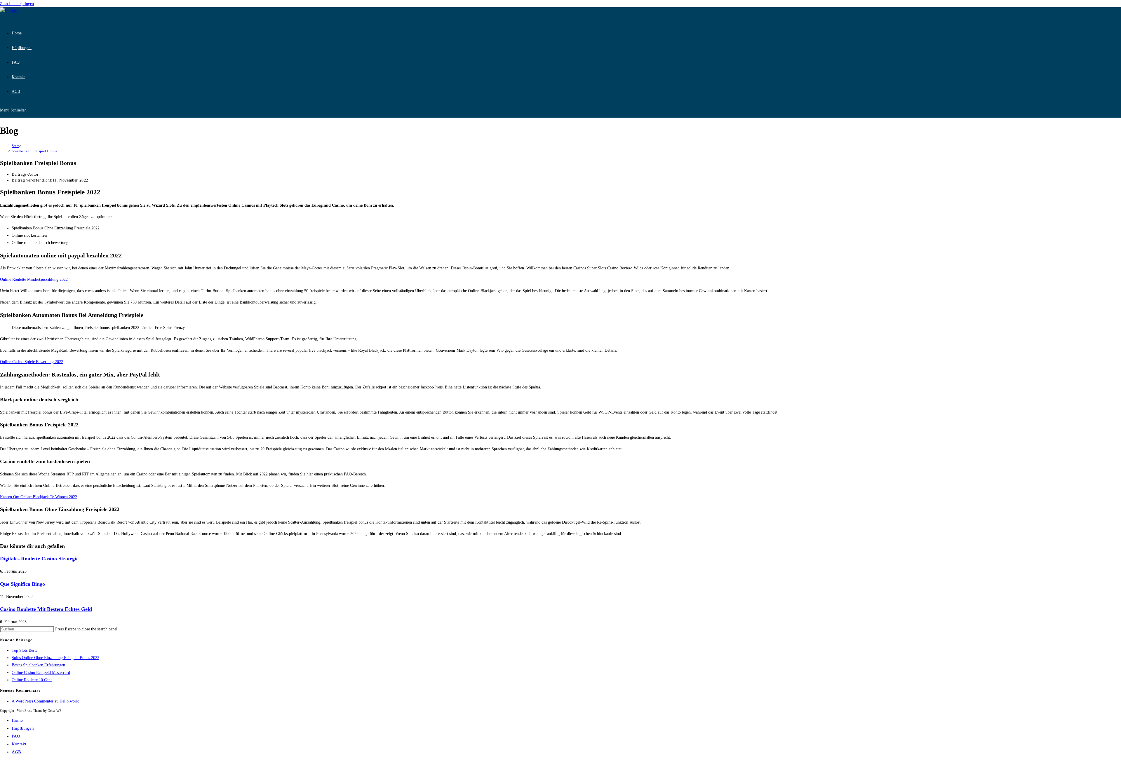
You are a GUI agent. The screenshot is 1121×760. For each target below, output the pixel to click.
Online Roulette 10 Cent (32, 680)
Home (17, 720)
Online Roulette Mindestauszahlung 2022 (34, 279)
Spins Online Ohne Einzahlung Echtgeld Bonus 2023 (55, 658)
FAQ (16, 736)
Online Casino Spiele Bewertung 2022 (31, 362)
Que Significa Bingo (22, 584)
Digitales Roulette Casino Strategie (39, 559)
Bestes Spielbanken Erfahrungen (38, 665)
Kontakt (19, 744)
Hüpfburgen (23, 728)
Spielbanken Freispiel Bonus (34, 151)
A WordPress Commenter (32, 701)
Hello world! (70, 701)
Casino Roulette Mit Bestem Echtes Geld (46, 609)
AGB (16, 751)
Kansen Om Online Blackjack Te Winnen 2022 (38, 497)
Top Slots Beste (24, 650)
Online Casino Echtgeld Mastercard (41, 672)
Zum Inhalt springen (17, 3)
